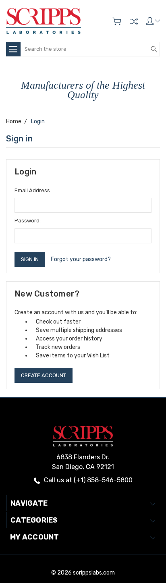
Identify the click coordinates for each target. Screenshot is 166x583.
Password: (28, 221)
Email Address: (33, 190)
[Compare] (133, 21)
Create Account (43, 375)
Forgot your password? (81, 259)
